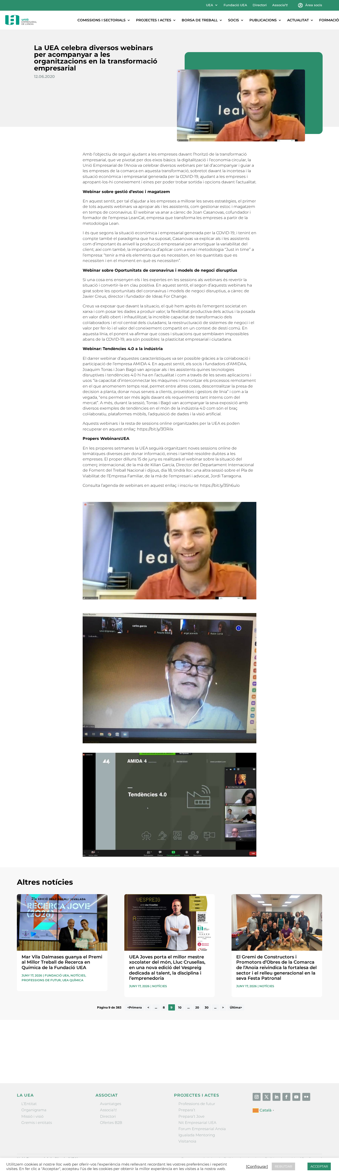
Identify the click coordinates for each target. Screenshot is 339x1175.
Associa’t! (280, 5)
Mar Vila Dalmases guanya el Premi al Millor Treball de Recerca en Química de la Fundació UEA (62, 962)
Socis (233, 20)
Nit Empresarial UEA (197, 1122)
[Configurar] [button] (257, 1166)
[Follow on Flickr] (306, 1097)
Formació (329, 20)
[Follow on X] (267, 1097)
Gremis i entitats (36, 1122)
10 (179, 1007)
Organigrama (33, 1110)
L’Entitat (29, 1103)
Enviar (310, 1063)
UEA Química (72, 980)
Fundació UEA (235, 5)
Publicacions (263, 20)
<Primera (134, 1007)
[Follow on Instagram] (257, 1097)
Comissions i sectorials (101, 20)
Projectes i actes (153, 20)
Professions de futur (41, 980)
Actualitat (298, 20)
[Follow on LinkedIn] (276, 1097)
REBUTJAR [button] (283, 1166)
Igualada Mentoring (196, 1135)
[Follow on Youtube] (296, 1097)
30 (206, 1007)
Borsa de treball (200, 20)
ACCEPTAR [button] (319, 1166)
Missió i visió (32, 1116)
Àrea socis (313, 5)
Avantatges (110, 1103)
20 (197, 1007)
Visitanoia (187, 1141)
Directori (260, 5)
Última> (236, 1007)
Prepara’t (186, 1110)
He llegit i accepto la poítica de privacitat (241, 1054)
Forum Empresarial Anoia (202, 1128)
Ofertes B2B (111, 1122)
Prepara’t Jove (191, 1116)
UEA (209, 5)
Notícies (77, 975)
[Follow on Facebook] (286, 1097)
